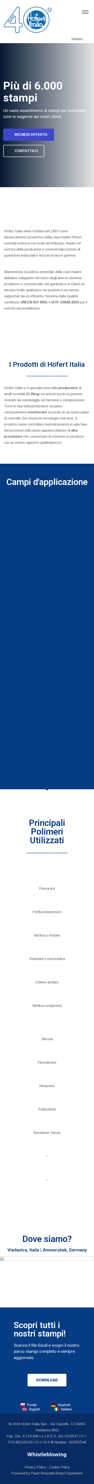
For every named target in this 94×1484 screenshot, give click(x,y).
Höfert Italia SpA (34, 1424)
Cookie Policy (59, 1467)
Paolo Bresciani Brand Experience (57, 1473)
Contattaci (26, 151)
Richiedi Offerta (31, 134)
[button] (47, 1380)
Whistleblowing (47, 1454)
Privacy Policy (35, 1467)
